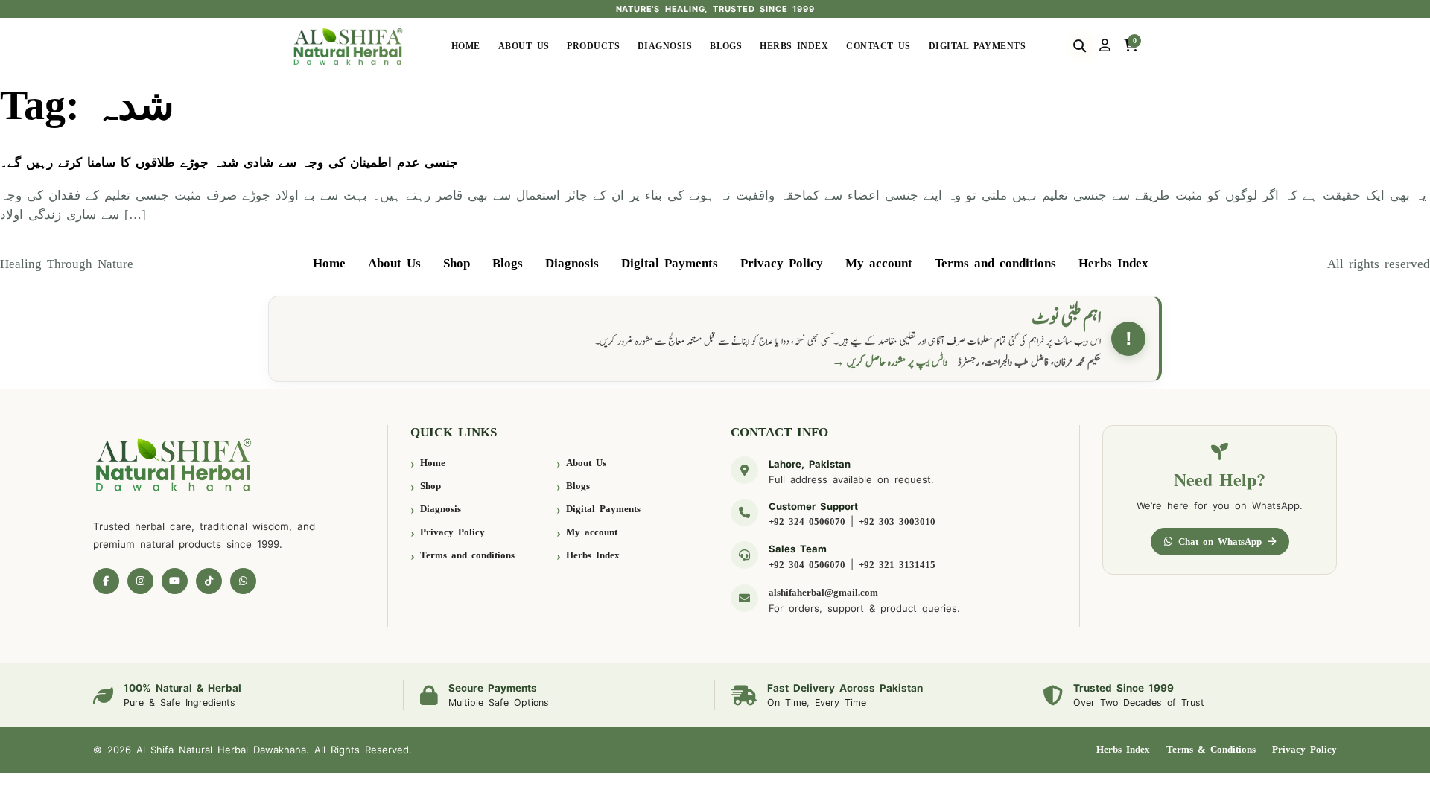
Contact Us (878, 46)
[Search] (1079, 46)
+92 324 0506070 (807, 521)
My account (878, 263)
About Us (524, 46)
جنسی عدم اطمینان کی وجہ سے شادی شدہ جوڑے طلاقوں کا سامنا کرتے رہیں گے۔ (229, 163)
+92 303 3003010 (897, 521)
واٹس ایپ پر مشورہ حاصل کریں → (890, 362)
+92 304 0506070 (807, 564)
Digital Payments (977, 46)
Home (465, 46)
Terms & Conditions (1211, 749)
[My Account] (1104, 46)
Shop (456, 263)
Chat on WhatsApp (1220, 541)
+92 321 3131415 (897, 564)
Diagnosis (665, 46)
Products (593, 46)
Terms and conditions (995, 263)
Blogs (726, 46)
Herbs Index (794, 46)
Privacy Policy (781, 263)
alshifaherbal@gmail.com (823, 592)
